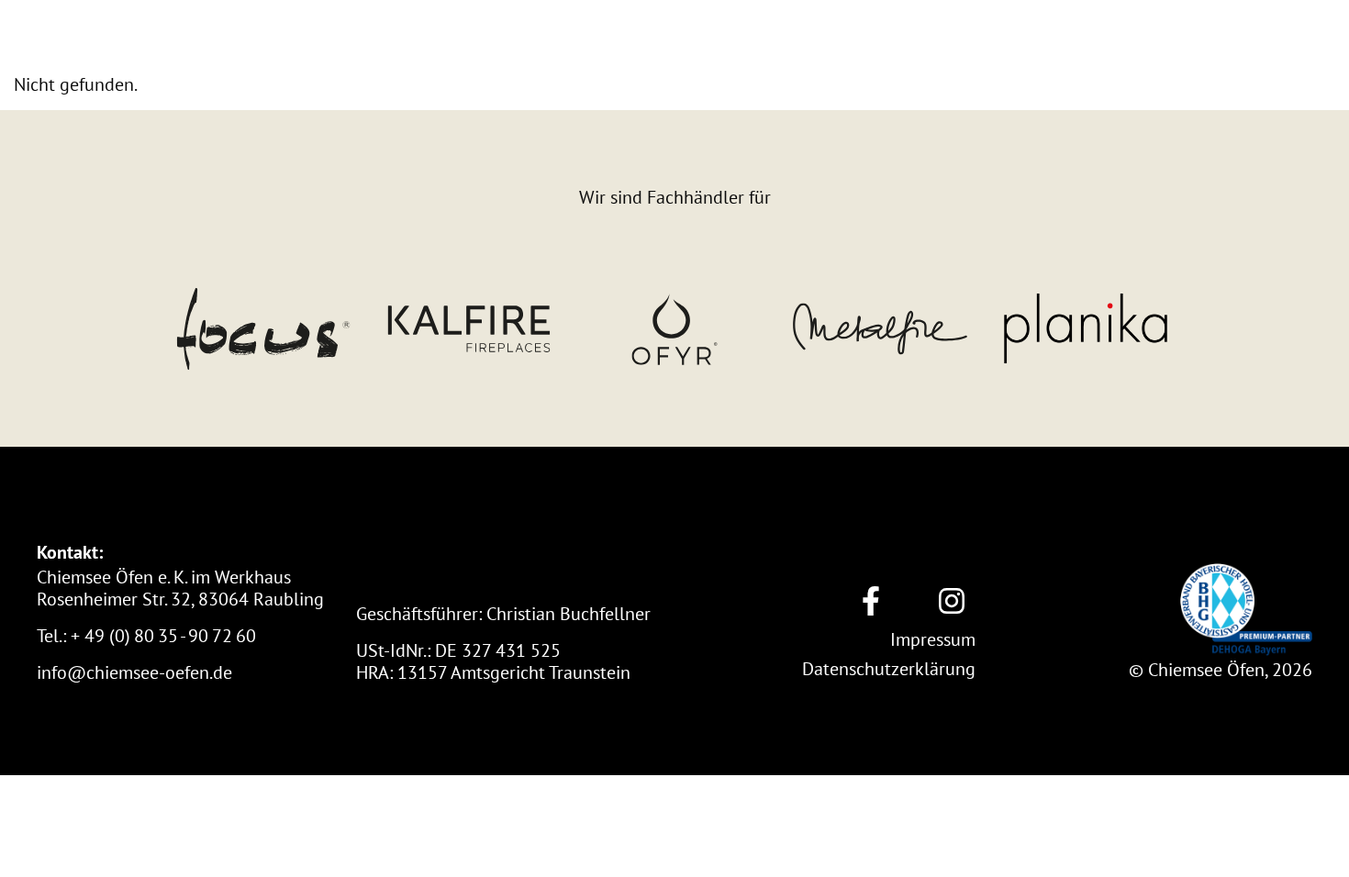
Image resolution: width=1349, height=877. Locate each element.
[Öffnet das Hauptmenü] (1295, 37)
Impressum (933, 638)
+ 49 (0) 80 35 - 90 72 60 (163, 635)
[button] (161, 36)
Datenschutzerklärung (889, 668)
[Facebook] (870, 601)
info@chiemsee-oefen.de (134, 672)
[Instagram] (951, 601)
